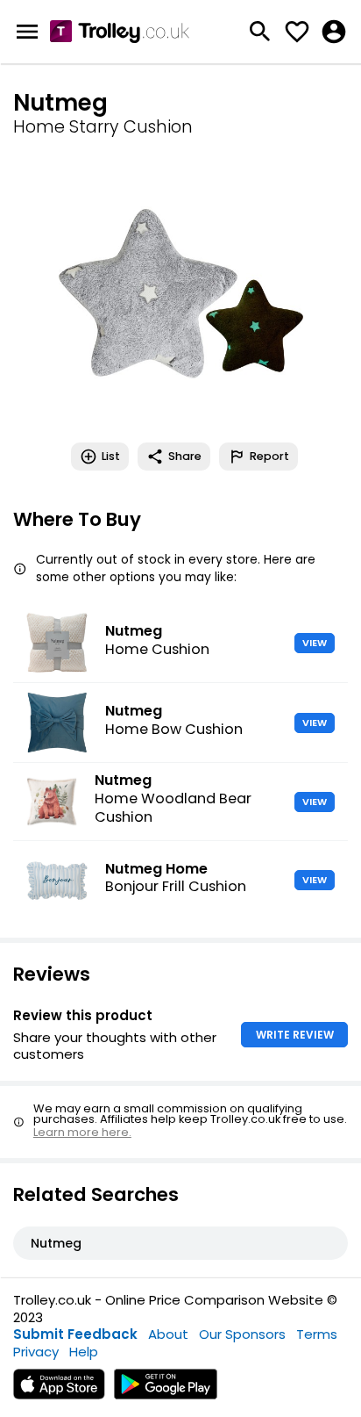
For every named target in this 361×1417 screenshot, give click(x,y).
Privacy (36, 1351)
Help (83, 1351)
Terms (316, 1334)
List (111, 456)
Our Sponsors (242, 1334)
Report (269, 456)
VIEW (314, 643)
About (168, 1334)
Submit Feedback (75, 1334)
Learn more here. (82, 1132)
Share (185, 456)
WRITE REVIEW (295, 1034)
